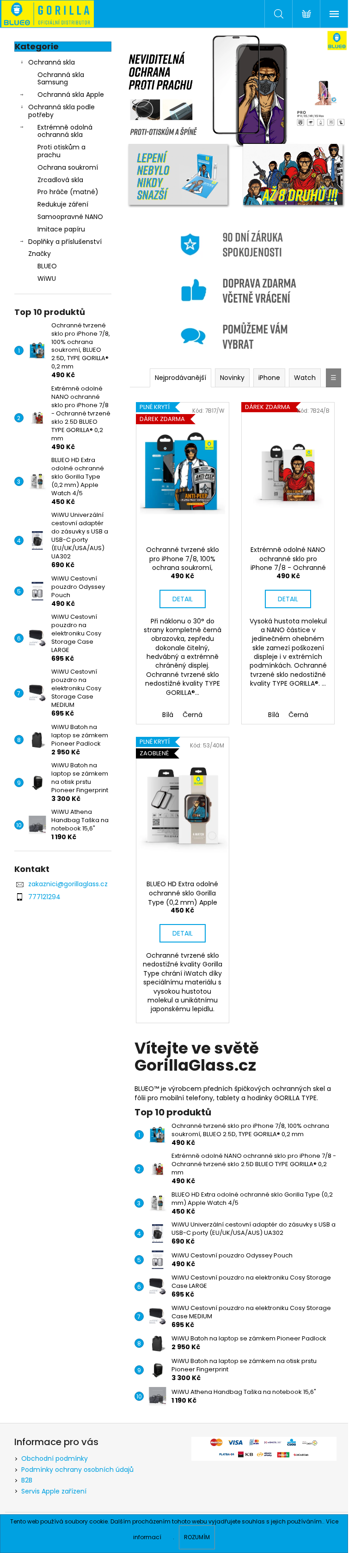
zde (168, 1537)
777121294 (44, 896)
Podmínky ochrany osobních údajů (77, 1469)
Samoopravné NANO (70, 216)
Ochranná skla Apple (70, 94)
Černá (192, 714)
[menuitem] (62, 266)
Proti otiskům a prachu (61, 151)
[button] (138, 97)
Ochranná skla (51, 62)
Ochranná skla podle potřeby (61, 110)
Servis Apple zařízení (53, 1491)
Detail (182, 599)
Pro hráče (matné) (67, 191)
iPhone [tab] (269, 377)
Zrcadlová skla (60, 179)
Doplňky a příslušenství (65, 241)
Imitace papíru (61, 229)
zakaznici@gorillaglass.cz (68, 884)
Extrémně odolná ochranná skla (64, 131)
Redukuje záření (62, 204)
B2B (26, 1480)
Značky (39, 253)
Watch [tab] (305, 377)
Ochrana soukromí (67, 167)
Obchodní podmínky (54, 1458)
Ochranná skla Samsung (60, 78)
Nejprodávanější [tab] (180, 377)
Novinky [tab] (232, 377)
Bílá (167, 714)
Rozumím (197, 1537)
